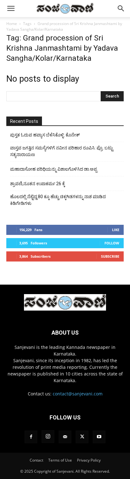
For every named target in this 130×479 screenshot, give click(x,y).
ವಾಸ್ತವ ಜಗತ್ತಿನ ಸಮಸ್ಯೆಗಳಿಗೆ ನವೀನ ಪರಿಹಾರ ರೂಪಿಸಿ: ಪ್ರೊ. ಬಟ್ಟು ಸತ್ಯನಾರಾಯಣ (61, 151)
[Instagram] (48, 436)
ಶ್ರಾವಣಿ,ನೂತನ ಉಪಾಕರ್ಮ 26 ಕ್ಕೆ (37, 183)
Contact (36, 460)
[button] (11, 8)
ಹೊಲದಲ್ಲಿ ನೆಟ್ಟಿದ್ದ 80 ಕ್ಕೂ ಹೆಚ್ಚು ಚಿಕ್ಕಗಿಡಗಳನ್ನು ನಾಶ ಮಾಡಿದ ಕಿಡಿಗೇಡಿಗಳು (58, 200)
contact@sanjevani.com (78, 394)
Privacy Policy (89, 460)
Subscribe (110, 256)
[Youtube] (99, 437)
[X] (82, 437)
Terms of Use (60, 460)
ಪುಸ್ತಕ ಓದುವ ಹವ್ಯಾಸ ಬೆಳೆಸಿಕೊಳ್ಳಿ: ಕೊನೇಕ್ (45, 134)
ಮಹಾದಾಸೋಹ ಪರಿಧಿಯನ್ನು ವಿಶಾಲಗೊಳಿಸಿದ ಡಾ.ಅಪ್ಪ (53, 169)
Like (115, 229)
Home (11, 23)
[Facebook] (31, 437)
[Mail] (65, 437)
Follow (111, 243)
